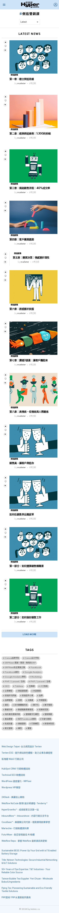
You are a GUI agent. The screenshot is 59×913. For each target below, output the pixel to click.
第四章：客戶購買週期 (21, 239)
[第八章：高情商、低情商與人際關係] (33, 389)
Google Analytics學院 (15, 677)
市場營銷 (42, 700)
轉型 (20, 728)
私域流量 (8, 724)
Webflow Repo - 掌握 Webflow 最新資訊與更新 (24, 841)
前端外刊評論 (10, 696)
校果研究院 (43, 710)
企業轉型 (8, 691)
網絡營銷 (22, 724)
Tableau (19, 686)
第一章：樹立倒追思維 (21, 79)
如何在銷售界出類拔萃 (21, 514)
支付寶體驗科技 (21, 705)
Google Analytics (33, 672)
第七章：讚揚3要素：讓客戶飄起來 (28, 360)
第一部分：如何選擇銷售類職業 (26, 566)
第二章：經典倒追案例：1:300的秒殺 (30, 133)
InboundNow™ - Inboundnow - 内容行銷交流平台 (25, 816)
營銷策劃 (48, 714)
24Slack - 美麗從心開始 (13, 797)
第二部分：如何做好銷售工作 (25, 617)
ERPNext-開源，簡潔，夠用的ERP (20, 663)
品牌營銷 (8, 700)
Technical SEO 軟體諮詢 (13, 775)
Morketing (36, 677)
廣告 (7, 705)
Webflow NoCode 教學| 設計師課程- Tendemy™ (25, 803)
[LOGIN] (55, 5)
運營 (29, 728)
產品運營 (8, 719)
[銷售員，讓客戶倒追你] (33, 441)
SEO (7, 686)
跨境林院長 (49, 724)
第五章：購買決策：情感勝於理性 (31, 257)
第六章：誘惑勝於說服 (21, 309)
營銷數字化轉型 (32, 714)
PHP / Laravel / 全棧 (40, 682)
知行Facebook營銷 (27, 719)
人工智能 (44, 686)
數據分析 (8, 710)
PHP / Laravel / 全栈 (15, 682)
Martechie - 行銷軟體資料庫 (15, 828)
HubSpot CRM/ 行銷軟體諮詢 (16, 768)
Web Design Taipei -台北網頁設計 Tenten (22, 746)
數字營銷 (48, 705)
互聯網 (32, 686)
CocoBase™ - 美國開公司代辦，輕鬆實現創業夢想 (26, 822)
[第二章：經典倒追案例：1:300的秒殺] (33, 111)
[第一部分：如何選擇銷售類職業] (33, 543)
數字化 (36, 705)
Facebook (36, 668)
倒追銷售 (14, 75)
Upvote (5, 42)
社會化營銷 (46, 719)
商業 (20, 700)
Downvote (5, 50)
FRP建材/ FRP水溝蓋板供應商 (16, 897)
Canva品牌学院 (12, 658)
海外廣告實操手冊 (12, 714)
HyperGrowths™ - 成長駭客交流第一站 (20, 809)
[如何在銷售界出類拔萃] (33, 492)
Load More (29, 634)
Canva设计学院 (32, 658)
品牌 (41, 696)
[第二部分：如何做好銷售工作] (33, 595)
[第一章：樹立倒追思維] (33, 57)
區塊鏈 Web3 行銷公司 (13, 759)
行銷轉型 (35, 724)
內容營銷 (37, 691)
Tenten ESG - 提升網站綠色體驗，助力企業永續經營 (27, 753)
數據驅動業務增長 (25, 710)
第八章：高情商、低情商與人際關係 (28, 411)
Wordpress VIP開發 (11, 787)
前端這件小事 (27, 696)
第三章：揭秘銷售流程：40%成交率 (29, 188)
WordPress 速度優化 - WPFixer (16, 781)
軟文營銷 (8, 728)
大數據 (30, 700)
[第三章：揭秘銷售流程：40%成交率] (33, 166)
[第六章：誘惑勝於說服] (33, 286)
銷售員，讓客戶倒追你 (21, 463)
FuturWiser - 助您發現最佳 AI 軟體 (18, 834)
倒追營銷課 (23, 691)
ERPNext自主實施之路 (15, 668)
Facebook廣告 (12, 672)
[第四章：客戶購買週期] (33, 217)
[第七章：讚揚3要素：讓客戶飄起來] (33, 338)
